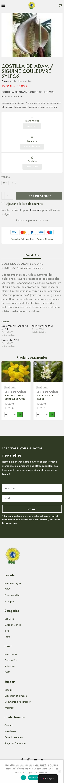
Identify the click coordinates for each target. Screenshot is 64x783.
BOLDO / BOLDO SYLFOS (45, 397)
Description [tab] (32, 255)
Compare (35, 210)
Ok (23, 777)
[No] (59, 771)
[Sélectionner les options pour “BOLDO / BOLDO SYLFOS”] (52, 414)
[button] (3, 5)
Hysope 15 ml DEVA (10, 340)
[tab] (32, 255)
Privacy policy (35, 777)
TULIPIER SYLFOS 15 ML (42, 326)
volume (5, 177)
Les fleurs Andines (23, 81)
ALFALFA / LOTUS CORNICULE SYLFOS (14, 397)
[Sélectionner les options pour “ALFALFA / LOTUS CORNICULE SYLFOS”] (20, 414)
